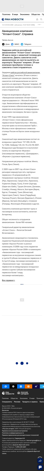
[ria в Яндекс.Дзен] (13, 386)
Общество (14, 398)
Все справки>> (8, 280)
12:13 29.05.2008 (7, 25)
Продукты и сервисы (30, 402)
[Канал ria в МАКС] (5, 386)
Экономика (24, 398)
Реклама (17, 402)
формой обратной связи (21, 445)
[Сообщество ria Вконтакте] (21, 386)
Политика (5, 398)
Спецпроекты (7, 402)
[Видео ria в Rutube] (36, 386)
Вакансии (5, 410)
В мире (32, 398)
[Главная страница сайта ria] (12, 19)
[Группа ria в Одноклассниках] (28, 386)
